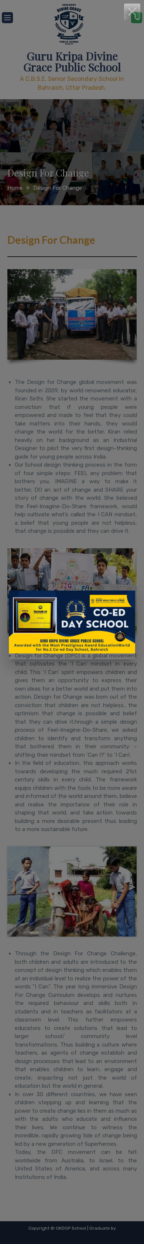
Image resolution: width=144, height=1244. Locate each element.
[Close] (132, 12)
